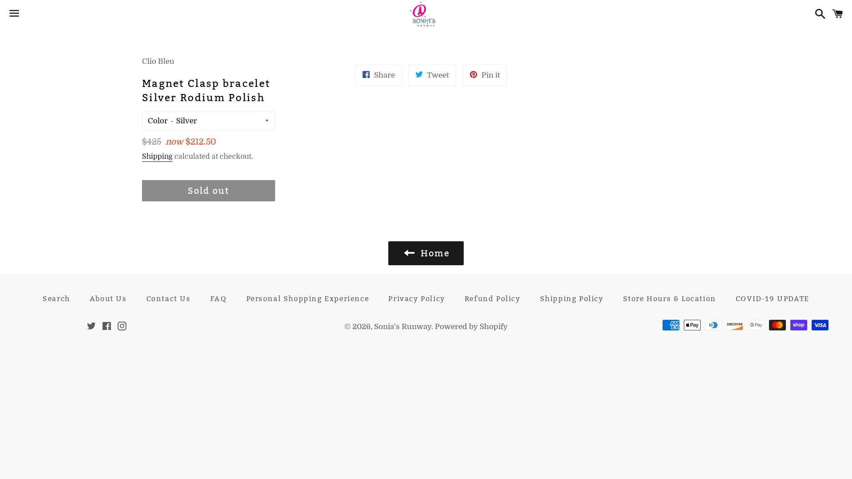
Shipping (157, 157)
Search (56, 298)
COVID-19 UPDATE (772, 298)
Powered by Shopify (471, 326)
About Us (108, 298)
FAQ (218, 298)
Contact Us (168, 298)
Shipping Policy (572, 298)
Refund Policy (493, 298)
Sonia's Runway (402, 326)
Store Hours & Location (669, 298)
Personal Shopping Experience (307, 298)
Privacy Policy (416, 298)
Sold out (208, 190)
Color (158, 121)
